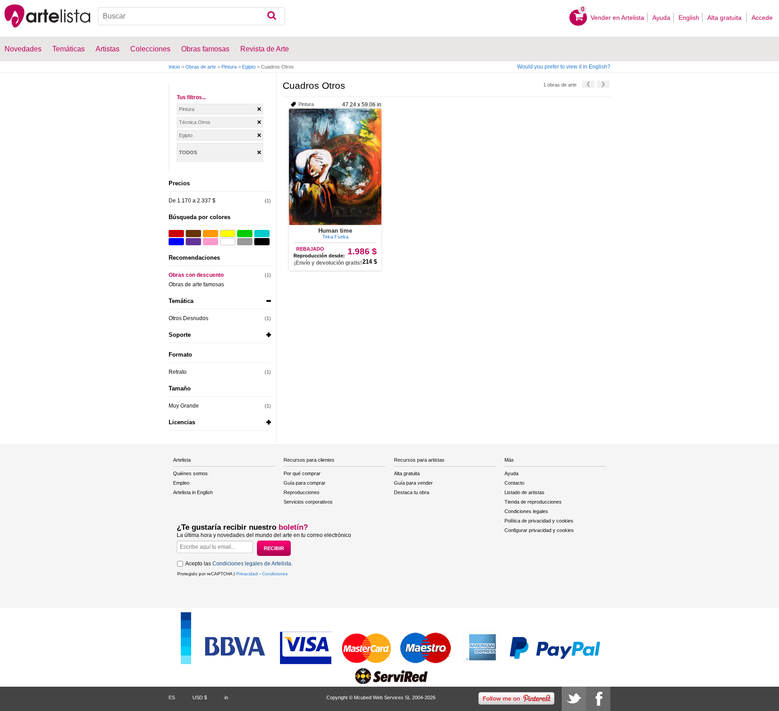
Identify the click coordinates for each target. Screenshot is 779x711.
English (688, 17)
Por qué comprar (302, 473)
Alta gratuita (725, 17)
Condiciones (275, 573)
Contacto (514, 483)
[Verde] (244, 233)
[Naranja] (210, 233)
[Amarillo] (227, 233)
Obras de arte (200, 66)
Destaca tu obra (411, 492)
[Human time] (335, 167)
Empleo (181, 483)
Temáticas (68, 49)
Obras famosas (205, 49)
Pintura (229, 66)
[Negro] (262, 241)
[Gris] (244, 241)
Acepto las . (239, 563)
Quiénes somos (190, 473)
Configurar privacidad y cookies (539, 530)
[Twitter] (574, 699)
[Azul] (176, 241)
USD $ (199, 697)
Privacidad (247, 573)
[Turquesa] (262, 233)
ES (172, 697)
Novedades (23, 49)
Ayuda (661, 17)
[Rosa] (210, 241)
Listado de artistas (524, 492)
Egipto (249, 66)
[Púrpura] (193, 241)
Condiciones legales (526, 511)
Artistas (107, 49)
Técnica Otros (195, 122)
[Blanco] (227, 241)
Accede (762, 17)
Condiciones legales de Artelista (251, 563)
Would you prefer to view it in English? (563, 67)
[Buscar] (271, 16)
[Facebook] (598, 699)
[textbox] (191, 16)
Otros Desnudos (188, 318)
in (226, 697)
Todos (188, 152)
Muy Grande (184, 406)
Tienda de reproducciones (533, 502)
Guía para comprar (304, 483)
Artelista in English (193, 492)
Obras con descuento (196, 275)
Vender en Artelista (617, 17)
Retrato (178, 372)
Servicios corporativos (308, 502)
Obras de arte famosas (196, 284)
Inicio (174, 66)
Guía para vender (413, 483)
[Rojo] (176, 233)
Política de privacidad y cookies (538, 520)
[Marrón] (193, 233)
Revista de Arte (264, 49)
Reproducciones (302, 492)
